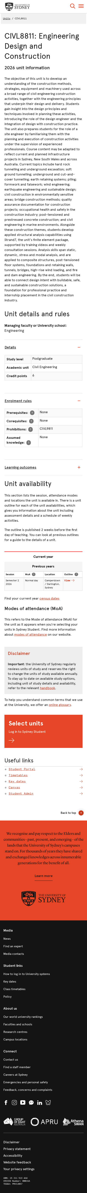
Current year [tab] (43, 557)
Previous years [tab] (43, 566)
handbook (47, 688)
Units (6, 18)
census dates (49, 598)
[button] (72, 7)
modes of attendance (30, 634)
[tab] (43, 347)
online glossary (60, 705)
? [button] (32, 412)
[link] (43, 938)
